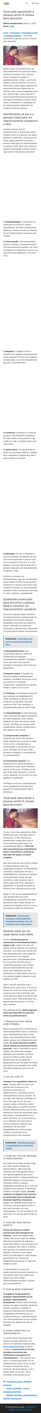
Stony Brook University (13, 1346)
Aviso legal (30, 1407)
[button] (27, 3)
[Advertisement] (20, 177)
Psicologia (15, 33)
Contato (12, 1409)
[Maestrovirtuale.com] (7, 3)
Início (5, 33)
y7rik (12, 26)
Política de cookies (24, 1409)
